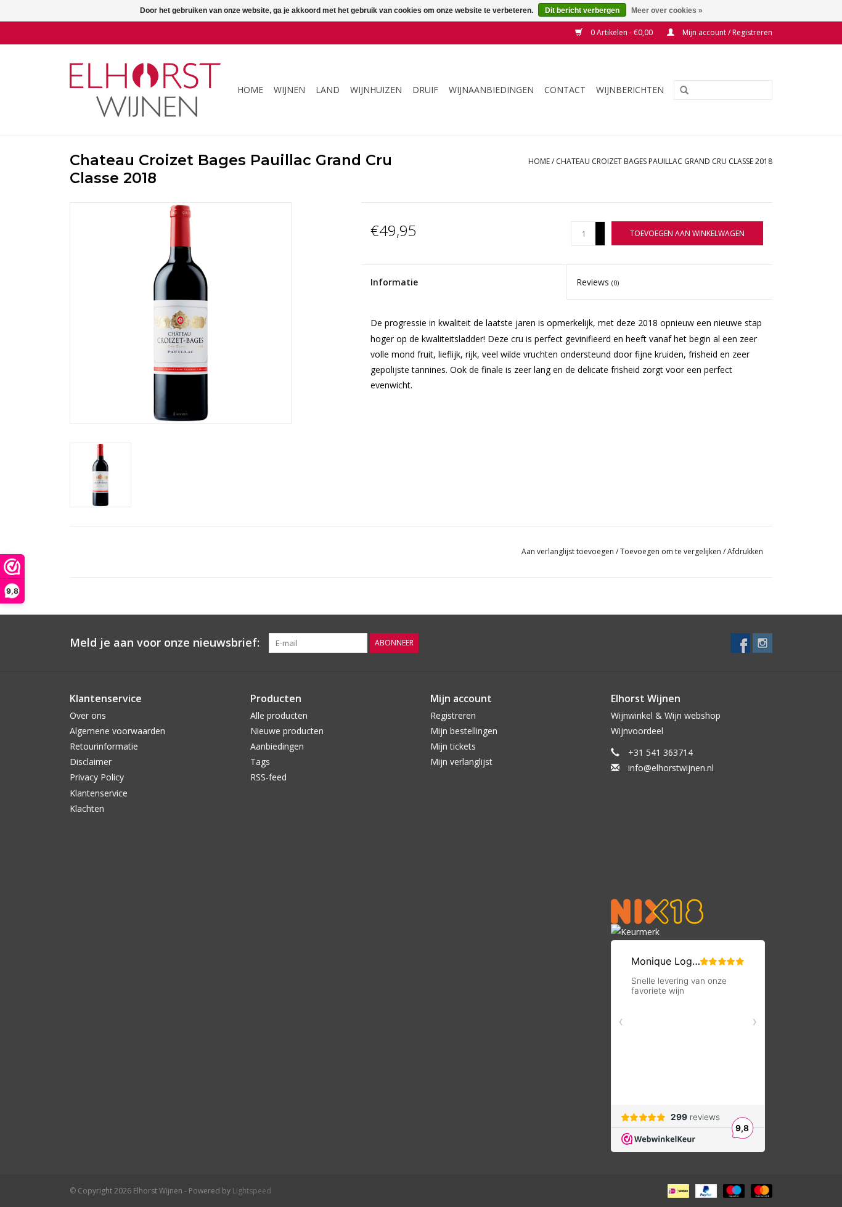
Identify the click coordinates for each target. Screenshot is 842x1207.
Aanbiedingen (277, 746)
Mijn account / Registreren (726, 32)
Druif (425, 90)
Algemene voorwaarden (117, 731)
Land (328, 90)
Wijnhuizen (376, 90)
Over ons (88, 715)
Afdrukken (745, 551)
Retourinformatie (104, 746)
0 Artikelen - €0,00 (622, 32)
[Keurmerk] (692, 931)
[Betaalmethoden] (676, 1190)
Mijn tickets (453, 746)
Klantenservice (99, 793)
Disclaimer (91, 761)
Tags (260, 761)
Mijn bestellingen (463, 731)
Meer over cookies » (667, 10)
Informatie (394, 282)
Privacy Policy (97, 777)
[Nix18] (692, 911)
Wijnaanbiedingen (491, 90)
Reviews (597, 282)
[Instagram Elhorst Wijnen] (762, 643)
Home (250, 90)
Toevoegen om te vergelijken (671, 551)
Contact (565, 90)
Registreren (453, 715)
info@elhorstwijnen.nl (671, 768)
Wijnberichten (630, 90)
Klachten (87, 808)
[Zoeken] (680, 90)
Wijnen (289, 90)
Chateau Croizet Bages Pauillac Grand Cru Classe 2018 (664, 161)
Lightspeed (251, 1190)
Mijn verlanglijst (461, 761)
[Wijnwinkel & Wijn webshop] (147, 90)
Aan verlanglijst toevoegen (568, 551)
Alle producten (279, 715)
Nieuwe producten (287, 731)
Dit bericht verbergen (582, 10)
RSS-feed (268, 777)
